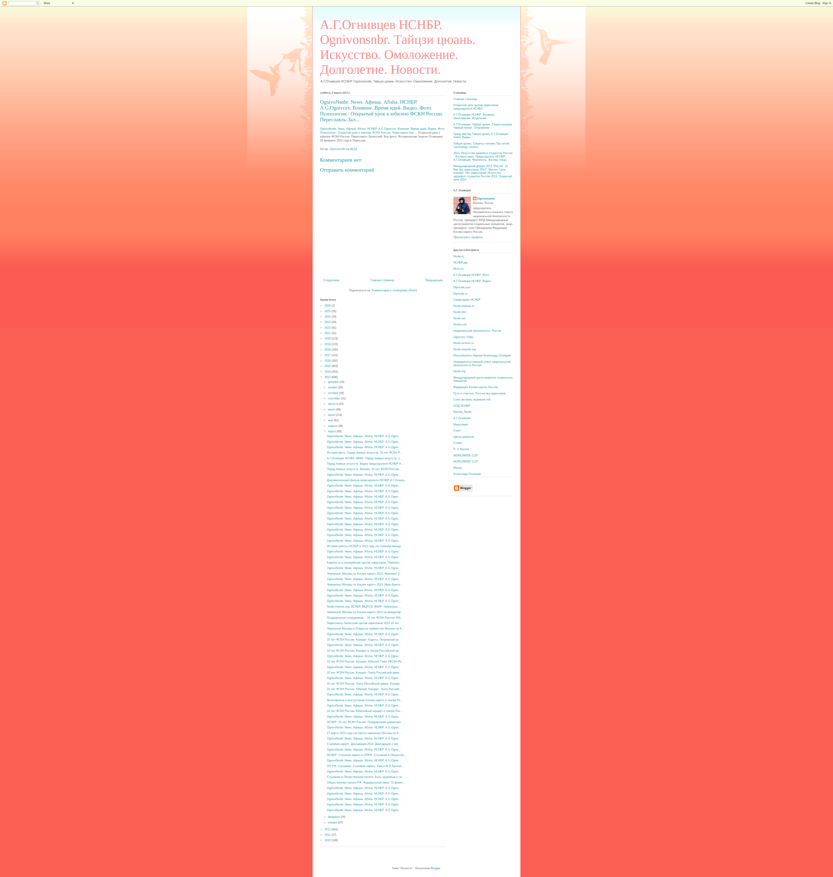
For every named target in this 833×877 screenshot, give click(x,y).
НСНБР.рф (460, 262)
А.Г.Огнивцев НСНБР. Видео (472, 281)
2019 (328, 344)
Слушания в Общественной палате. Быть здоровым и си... (365, 777)
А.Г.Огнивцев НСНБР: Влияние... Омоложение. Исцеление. (475, 116)
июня (332, 414)
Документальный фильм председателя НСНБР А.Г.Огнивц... (367, 480)
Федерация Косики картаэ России (475, 387)
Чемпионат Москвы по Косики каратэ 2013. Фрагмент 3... (364, 573)
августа (333, 403)
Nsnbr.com (460, 324)
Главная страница (382, 280)
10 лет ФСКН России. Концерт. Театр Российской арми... (364, 672)
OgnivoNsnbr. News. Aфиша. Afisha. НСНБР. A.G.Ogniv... (364, 436)
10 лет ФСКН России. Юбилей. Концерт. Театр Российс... (364, 689)
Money (457, 467)
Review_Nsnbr (462, 411)
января (333, 822)
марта (332, 431)
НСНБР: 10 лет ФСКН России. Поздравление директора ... (365, 722)
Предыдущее (434, 280)
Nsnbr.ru (458, 256)
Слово (457, 442)
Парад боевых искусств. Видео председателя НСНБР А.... (366, 463)
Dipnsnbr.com (462, 287)
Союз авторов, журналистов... (473, 399)
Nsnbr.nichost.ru (463, 343)
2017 (328, 355)
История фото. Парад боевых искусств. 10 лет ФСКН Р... (364, 452)
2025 (328, 311)
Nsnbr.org (459, 371)
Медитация (460, 424)
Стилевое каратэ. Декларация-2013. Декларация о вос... (364, 744)
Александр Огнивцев (467, 473)
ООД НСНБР (461, 405)
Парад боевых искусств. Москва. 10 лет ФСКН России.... (364, 469)
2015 (328, 366)
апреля (333, 426)
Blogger (435, 868)
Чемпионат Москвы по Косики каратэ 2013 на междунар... (365, 612)
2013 (328, 377)
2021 (328, 333)
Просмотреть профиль (468, 237)
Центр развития (463, 436)
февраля (334, 816)
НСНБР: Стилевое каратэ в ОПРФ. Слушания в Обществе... (367, 755)
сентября (334, 398)
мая (331, 420)
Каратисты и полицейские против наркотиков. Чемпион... (364, 562)
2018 (328, 349)
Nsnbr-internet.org (464, 349)
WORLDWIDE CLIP (465, 455)
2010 (328, 840)
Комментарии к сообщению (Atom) (394, 290)
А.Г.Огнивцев (462, 418)
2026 (328, 305)
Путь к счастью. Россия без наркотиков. (479, 393)
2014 (328, 371)
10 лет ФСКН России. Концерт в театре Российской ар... (364, 650)
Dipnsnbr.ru (460, 293)
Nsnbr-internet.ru (463, 306)
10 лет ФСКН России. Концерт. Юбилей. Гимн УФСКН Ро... (365, 661)
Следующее (331, 280)
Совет (457, 430)
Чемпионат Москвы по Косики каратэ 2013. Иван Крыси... (365, 584)
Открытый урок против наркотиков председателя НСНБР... (475, 106)
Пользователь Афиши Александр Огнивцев (482, 355)
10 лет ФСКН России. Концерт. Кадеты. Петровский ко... (364, 639)
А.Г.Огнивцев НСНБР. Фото (471, 275)
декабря (333, 382)
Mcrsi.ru (458, 268)
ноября (333, 387)
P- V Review (461, 449)
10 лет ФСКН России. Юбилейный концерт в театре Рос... (365, 711)
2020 (328, 338)
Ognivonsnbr (486, 198)
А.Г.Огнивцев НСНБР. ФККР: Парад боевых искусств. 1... (364, 458)
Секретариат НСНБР (466, 299)
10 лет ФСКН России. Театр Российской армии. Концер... (364, 683)
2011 (328, 834)
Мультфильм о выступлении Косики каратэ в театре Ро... (365, 700)
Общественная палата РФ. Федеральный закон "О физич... (366, 782)
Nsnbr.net (459, 318)
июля (332, 409)
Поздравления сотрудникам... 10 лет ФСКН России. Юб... (365, 617)
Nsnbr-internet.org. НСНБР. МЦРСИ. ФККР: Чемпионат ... (364, 606)
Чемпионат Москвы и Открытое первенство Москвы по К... (365, 628)
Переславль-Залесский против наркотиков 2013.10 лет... (364, 623)
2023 (328, 322)
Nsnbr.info (459, 312)
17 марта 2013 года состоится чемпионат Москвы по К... (364, 733)
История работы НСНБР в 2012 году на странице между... (365, 546)
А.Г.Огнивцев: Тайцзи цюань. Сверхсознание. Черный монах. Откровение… (483, 126)
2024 (328, 316)
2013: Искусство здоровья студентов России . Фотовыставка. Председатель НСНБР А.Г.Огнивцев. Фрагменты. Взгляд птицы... (482, 156)
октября (333, 393)
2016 (328, 360)
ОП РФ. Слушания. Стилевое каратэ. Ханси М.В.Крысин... (365, 766)
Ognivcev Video (463, 337)
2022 (328, 327)
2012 (328, 829)
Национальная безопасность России (477, 330)
